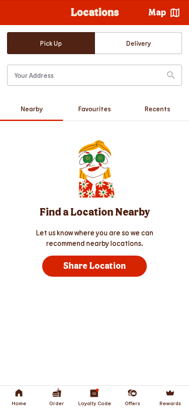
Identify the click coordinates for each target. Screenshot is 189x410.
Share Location (94, 266)
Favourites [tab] (94, 109)
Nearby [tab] (32, 109)
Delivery (138, 43)
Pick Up (51, 43)
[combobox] (94, 75)
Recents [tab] (157, 109)
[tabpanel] (94, 208)
